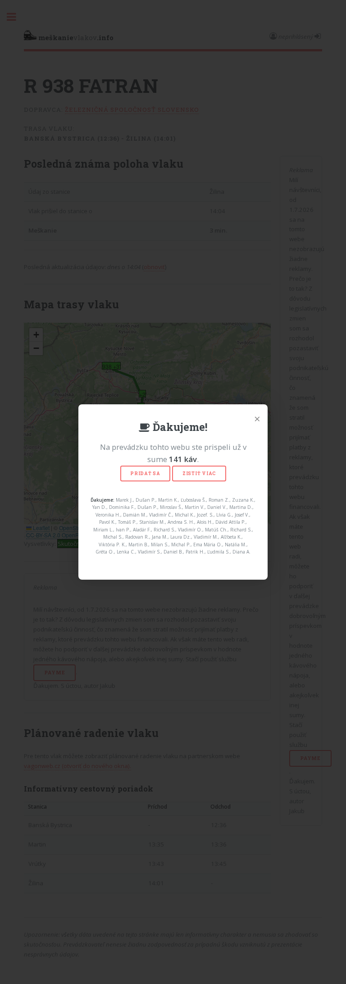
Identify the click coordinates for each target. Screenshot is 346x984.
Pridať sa (145, 473)
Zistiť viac (199, 473)
